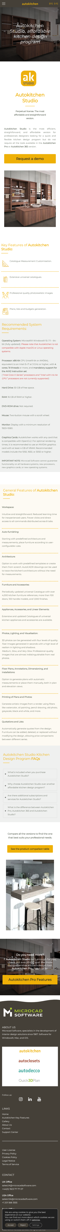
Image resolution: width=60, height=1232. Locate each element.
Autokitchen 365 (19, 146)
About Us (7, 1125)
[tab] (30, 774)
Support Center (10, 1132)
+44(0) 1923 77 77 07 (12, 1189)
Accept (11, 1225)
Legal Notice (8, 1160)
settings (36, 1220)
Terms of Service (10, 1164)
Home (5, 1114)
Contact (6, 1128)
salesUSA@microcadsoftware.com (20, 1199)
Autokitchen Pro (22, 968)
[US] (56, 3)
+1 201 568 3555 (9, 1202)
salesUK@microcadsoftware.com (19, 1185)
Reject (23, 1225)
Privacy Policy (9, 1153)
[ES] (51, 3)
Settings (35, 1225)
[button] (30, 159)
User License (8, 1150)
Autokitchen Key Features (15, 1117)
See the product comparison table (30, 849)
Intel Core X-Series (12, 375)
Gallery (5, 1121)
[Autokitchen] (30, 3)
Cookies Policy (9, 1157)
